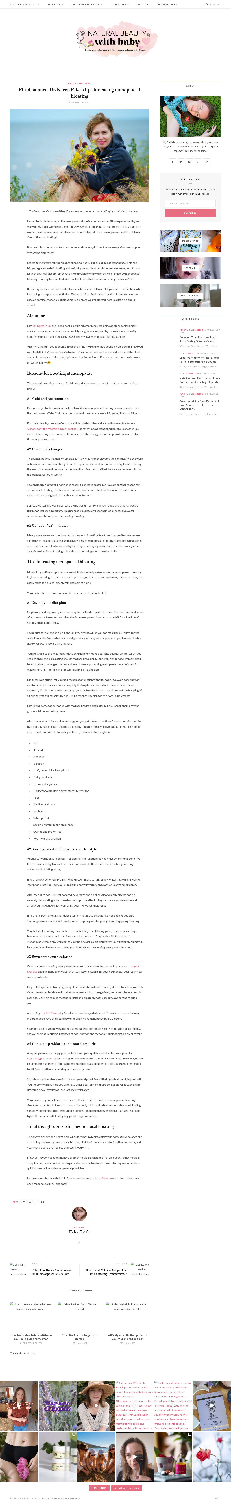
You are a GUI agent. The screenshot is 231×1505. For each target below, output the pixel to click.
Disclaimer (55, 1498)
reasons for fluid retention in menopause (51, 428)
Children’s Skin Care (85, 4)
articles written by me (102, 1178)
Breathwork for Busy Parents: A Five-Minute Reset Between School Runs (199, 405)
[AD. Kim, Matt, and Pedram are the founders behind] (96, 1406)
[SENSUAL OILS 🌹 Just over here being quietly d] (173, 1457)
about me (201, 150)
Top (219, 1498)
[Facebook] (13, 222)
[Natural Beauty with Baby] (115, 39)
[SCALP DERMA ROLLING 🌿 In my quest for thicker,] (135, 1457)
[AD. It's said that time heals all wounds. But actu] (58, 1406)
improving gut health (40, 1058)
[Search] (207, 4)
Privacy (45, 1498)
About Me (143, 4)
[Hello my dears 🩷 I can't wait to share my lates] (58, 1457)
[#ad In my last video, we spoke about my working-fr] (173, 1406)
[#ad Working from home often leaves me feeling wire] (212, 1406)
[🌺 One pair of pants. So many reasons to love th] (19, 1457)
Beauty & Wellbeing (23, 4)
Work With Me (167, 4)
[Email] (13, 249)
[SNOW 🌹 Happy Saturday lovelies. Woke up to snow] (212, 1457)
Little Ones (118, 4)
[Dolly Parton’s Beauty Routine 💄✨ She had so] (19, 1406)
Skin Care (54, 4)
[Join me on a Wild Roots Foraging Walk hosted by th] (135, 1406)
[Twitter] (13, 231)
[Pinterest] (13, 240)
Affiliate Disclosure (70, 1498)
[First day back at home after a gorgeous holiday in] (96, 1457)
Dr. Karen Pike (42, 325)
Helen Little (79, 1232)
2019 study (53, 1013)
